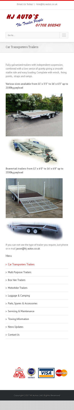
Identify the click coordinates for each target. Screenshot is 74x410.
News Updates (15, 326)
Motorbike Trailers (18, 287)
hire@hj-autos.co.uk (46, 4)
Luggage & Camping (19, 295)
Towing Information (18, 319)
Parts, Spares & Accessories (22, 303)
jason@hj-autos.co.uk (28, 248)
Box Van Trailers (16, 280)
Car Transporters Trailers (21, 264)
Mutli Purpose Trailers (19, 272)
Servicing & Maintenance (21, 311)
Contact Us (14, 334)
